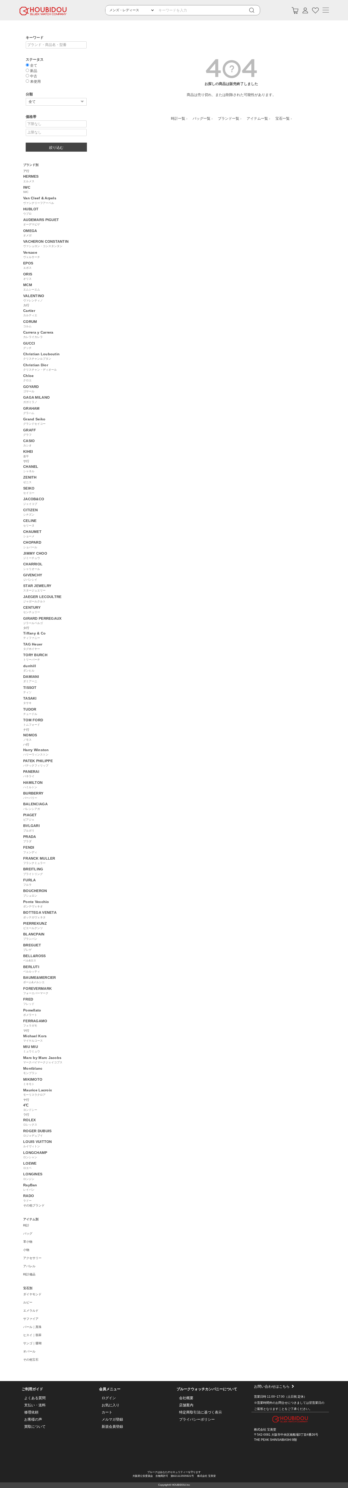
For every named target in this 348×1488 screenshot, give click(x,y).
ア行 (26, 171)
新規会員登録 (112, 1426)
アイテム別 (30, 1219)
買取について (35, 1426)
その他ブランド (34, 1205)
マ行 (26, 1030)
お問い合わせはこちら (272, 1386)
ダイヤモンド (32, 1294)
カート (107, 1412)
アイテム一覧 (257, 118)
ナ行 (26, 729)
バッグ (27, 1233)
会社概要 (186, 1398)
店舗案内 (186, 1405)
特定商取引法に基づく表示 (200, 1412)
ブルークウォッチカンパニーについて (207, 1389)
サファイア (30, 1319)
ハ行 (26, 744)
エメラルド (30, 1310)
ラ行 (26, 1114)
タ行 (26, 628)
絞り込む (56, 147)
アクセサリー (32, 1258)
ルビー (27, 1302)
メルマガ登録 (112, 1419)
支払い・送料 (35, 1405)
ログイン (109, 1398)
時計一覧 (178, 118)
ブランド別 (30, 165)
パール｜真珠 (32, 1327)
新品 (33, 70)
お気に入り (110, 1405)
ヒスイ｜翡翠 (32, 1335)
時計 (26, 1225)
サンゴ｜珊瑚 (32, 1343)
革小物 (27, 1241)
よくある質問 (35, 1398)
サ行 (26, 461)
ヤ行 (26, 1100)
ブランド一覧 (228, 118)
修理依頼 (31, 1412)
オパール (29, 1351)
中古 (33, 76)
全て (33, 65)
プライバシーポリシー (197, 1419)
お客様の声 (33, 1419)
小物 (26, 1250)
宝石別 (27, 1288)
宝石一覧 (282, 118)
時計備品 (29, 1274)
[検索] (255, 10)
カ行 (26, 305)
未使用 (35, 81)
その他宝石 (30, 1359)
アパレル (29, 1266)
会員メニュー (110, 1389)
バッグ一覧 (201, 118)
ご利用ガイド (32, 1389)
